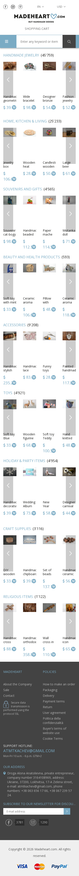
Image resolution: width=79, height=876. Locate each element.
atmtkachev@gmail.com (29, 750)
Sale (6, 690)
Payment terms (54, 701)
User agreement (54, 713)
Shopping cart (37, 29)
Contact (8, 695)
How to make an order (59, 684)
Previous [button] (8, 80)
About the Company (17, 684)
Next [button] (71, 80)
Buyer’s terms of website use (54, 730)
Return (47, 707)
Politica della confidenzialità (53, 720)
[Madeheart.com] (39, 18)
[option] (30, 86)
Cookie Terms (53, 738)
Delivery (48, 695)
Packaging (50, 690)
